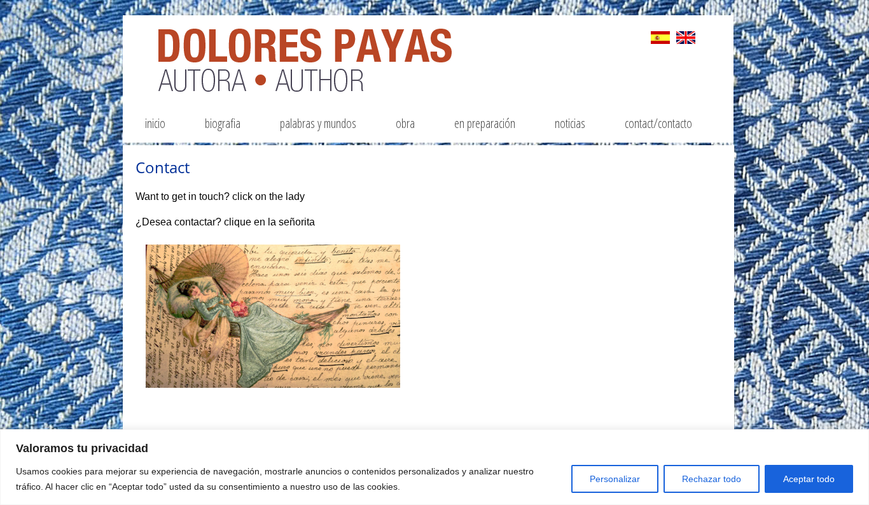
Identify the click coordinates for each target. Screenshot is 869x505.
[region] (434, 467)
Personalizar (615, 479)
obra (405, 123)
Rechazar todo (711, 479)
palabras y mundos (318, 123)
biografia (222, 123)
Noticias (570, 123)
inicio (155, 123)
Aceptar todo (809, 479)
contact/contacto (658, 123)
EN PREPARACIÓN (484, 123)
